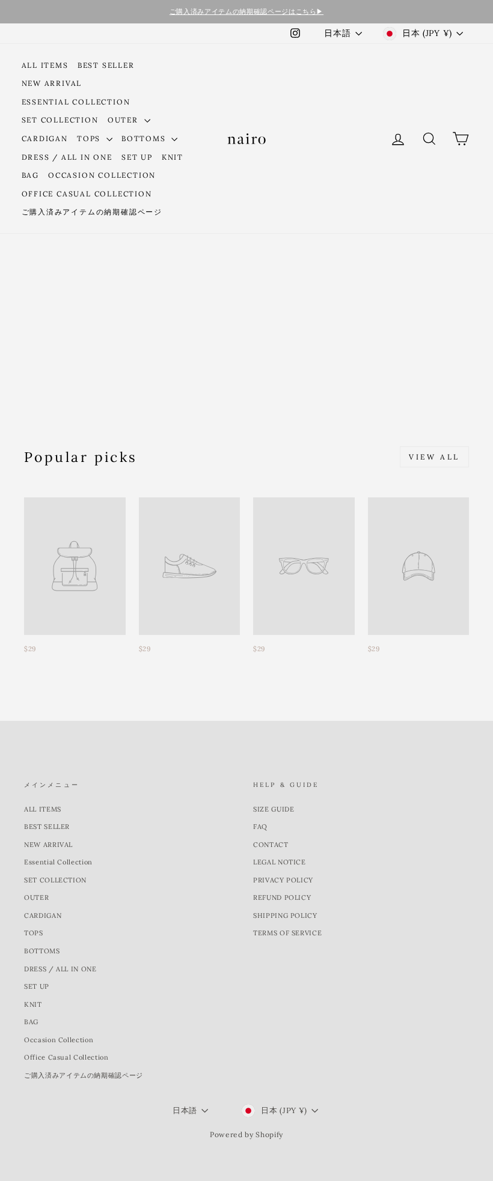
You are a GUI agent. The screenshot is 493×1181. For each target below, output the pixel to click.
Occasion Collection (102, 175)
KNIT (172, 157)
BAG (30, 175)
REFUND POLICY (282, 897)
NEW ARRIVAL (52, 83)
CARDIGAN (45, 138)
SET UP (137, 157)
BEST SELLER (106, 65)
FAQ (260, 826)
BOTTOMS (144, 138)
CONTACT (271, 844)
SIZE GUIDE (274, 809)
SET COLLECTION (60, 119)
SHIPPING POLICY (285, 915)
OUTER (124, 119)
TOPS (90, 138)
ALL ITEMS (45, 65)
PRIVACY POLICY (283, 880)
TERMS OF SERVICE (287, 933)
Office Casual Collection (87, 193)
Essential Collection (76, 101)
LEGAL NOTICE (279, 862)
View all (434, 456)
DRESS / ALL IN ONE (67, 157)
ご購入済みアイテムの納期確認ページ (92, 211)
